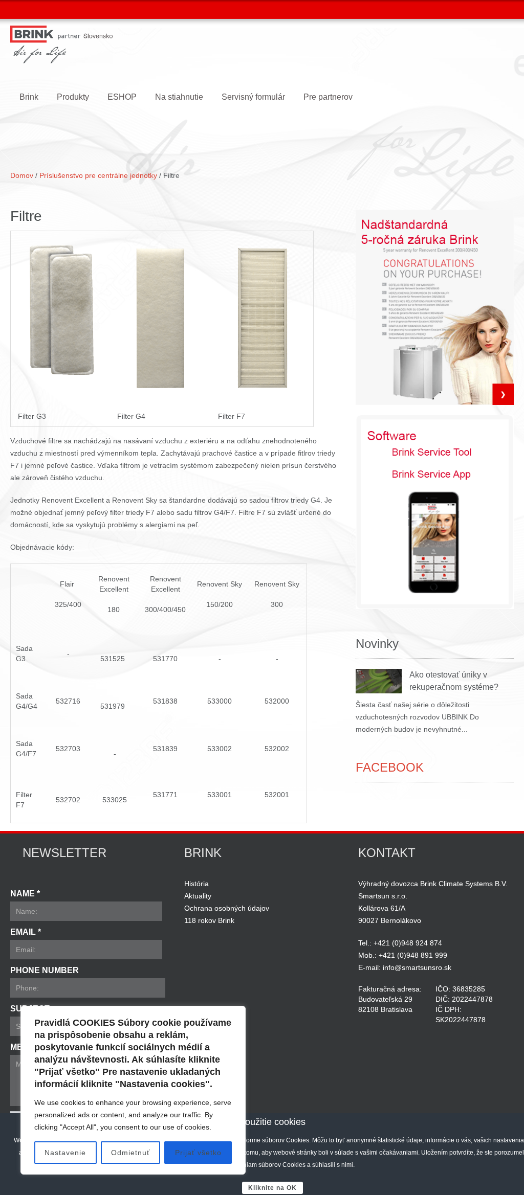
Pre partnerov (328, 97)
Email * (25, 932)
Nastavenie (65, 1152)
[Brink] (61, 44)
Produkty (73, 97)
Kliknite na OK (272, 1187)
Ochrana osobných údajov (226, 908)
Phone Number (44, 970)
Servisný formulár (253, 97)
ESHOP (122, 97)
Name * (25, 893)
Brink (28, 97)
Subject (30, 1008)
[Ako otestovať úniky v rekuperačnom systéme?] (379, 681)
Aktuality (197, 896)
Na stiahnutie (179, 97)
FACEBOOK (390, 767)
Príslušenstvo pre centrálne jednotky (99, 175)
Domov (21, 175)
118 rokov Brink (209, 920)
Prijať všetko (198, 1152)
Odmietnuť (130, 1152)
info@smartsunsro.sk (417, 967)
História (196, 884)
